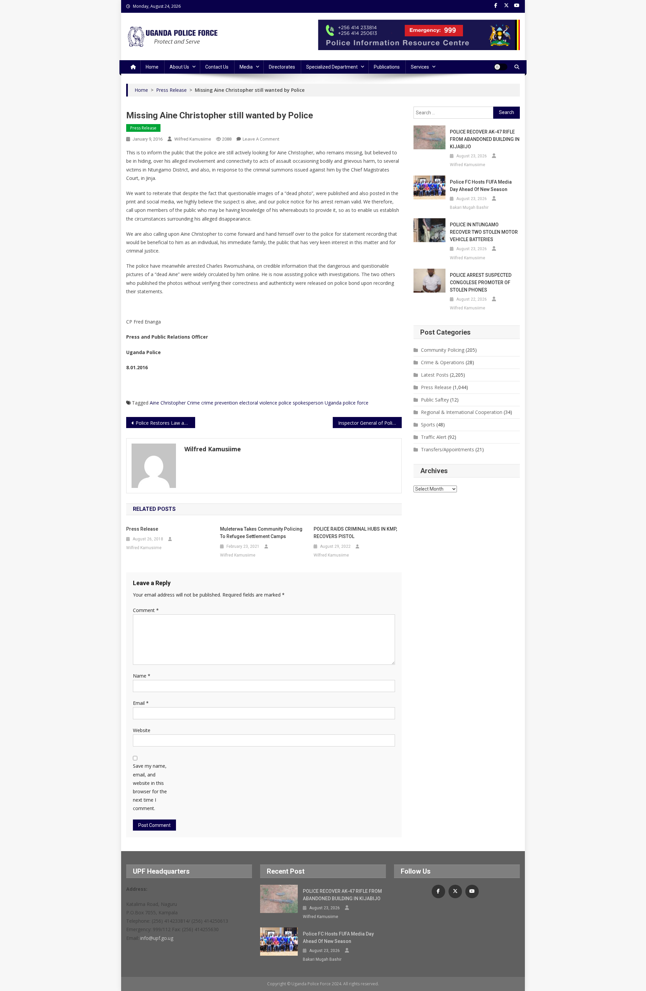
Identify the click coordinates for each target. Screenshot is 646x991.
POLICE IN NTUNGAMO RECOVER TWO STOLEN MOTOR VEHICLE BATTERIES (484, 232)
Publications (387, 67)
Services (420, 67)
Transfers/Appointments (447, 449)
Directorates (282, 67)
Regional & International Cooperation (461, 412)
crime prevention (219, 402)
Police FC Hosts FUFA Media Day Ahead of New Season (481, 185)
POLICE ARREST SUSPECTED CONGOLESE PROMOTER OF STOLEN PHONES (480, 282)
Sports (428, 424)
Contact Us (216, 67)
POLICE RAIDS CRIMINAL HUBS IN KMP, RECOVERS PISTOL (355, 532)
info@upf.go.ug (156, 938)
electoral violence (258, 402)
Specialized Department (332, 67)
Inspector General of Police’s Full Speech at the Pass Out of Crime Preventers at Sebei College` (370, 423)
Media (246, 67)
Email (141, 703)
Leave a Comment (261, 139)
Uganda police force (346, 402)
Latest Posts (434, 375)
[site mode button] (500, 67)
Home (152, 67)
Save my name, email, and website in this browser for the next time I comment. (150, 787)
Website (141, 730)
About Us (179, 67)
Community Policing (442, 350)
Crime (193, 402)
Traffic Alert (433, 437)
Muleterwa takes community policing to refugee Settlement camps (261, 532)
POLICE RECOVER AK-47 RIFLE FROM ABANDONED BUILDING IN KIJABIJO (484, 139)
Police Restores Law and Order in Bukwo (165, 423)
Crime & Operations (442, 362)
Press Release (143, 128)
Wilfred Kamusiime (192, 139)
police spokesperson (301, 402)
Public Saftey (435, 399)
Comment (146, 610)
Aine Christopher (168, 402)
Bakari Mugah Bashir (469, 207)
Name (141, 676)
